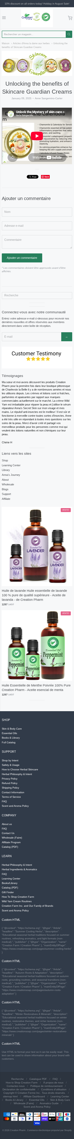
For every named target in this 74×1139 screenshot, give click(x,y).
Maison (5, 43)
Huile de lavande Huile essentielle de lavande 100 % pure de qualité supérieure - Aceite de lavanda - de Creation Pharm (34, 595)
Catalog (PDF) (10, 846)
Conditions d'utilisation (53, 1089)
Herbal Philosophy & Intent (17, 774)
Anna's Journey (11, 474)
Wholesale (8, 484)
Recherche (17, 1078)
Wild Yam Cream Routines (17, 901)
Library (6, 469)
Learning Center (11, 465)
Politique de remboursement (46, 1086)
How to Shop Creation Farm (22, 1082)
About (5, 479)
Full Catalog (8, 742)
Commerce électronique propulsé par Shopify (49, 1130)
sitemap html (10, 1096)
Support (6, 493)
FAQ (4, 801)
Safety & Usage (10, 764)
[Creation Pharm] (37, 18)
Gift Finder (8, 892)
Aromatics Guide (49, 1103)
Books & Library (11, 737)
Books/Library (9, 883)
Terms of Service (11, 796)
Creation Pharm (18, 1130)
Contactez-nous (16, 1086)
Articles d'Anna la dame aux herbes (31, 43)
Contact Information (13, 792)
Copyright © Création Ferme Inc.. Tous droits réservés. (34, 1092)
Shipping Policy (10, 787)
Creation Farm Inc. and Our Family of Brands (27, 905)
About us (7, 824)
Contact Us (8, 833)
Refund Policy (9, 783)
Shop (5, 460)
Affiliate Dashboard (34, 1096)
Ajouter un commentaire (22, 257)
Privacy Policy (9, 778)
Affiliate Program (11, 842)
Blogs (5, 489)
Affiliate (6, 498)
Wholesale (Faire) (12, 837)
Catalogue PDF (38, 1078)
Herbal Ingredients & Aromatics (19, 869)
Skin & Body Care (12, 728)
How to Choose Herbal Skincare (20, 769)
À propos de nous (53, 1082)
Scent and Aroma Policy (15, 805)
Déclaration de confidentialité (19, 1089)
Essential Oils (9, 733)
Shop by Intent (10, 760)
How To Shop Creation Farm (18, 896)
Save (47, 176)
